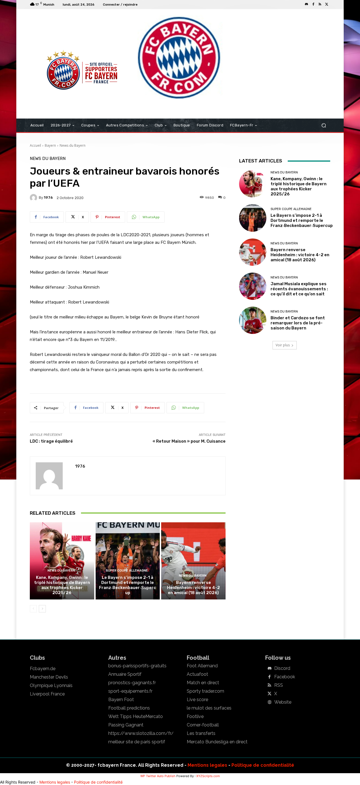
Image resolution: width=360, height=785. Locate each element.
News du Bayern (73, 145)
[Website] (269, 702)
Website (282, 702)
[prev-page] (33, 608)
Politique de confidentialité (262, 765)
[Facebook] (313, 4)
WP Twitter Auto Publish (158, 776)
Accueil (35, 145)
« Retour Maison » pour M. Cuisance (189, 441)
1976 (48, 197)
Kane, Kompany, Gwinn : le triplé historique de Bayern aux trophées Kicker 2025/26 (62, 585)
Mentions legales (207, 765)
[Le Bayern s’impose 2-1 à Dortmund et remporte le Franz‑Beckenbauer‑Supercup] (128, 560)
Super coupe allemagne (127, 570)
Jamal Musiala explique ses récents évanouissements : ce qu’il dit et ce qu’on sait (299, 288)
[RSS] (320, 4)
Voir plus (283, 345)
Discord (282, 668)
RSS (278, 685)
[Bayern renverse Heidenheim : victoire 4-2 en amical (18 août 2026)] (193, 560)
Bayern (50, 145)
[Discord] (306, 4)
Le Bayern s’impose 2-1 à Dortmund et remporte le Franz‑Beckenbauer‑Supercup (127, 585)
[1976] (34, 197)
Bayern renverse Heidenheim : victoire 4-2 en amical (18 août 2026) (193, 587)
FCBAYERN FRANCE (60, 32)
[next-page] (42, 608)
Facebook (284, 677)
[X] (326, 4)
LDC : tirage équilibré (51, 441)
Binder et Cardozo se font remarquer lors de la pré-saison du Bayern (298, 323)
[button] (323, 125)
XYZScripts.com (208, 776)
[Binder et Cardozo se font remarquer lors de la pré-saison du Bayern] (252, 320)
